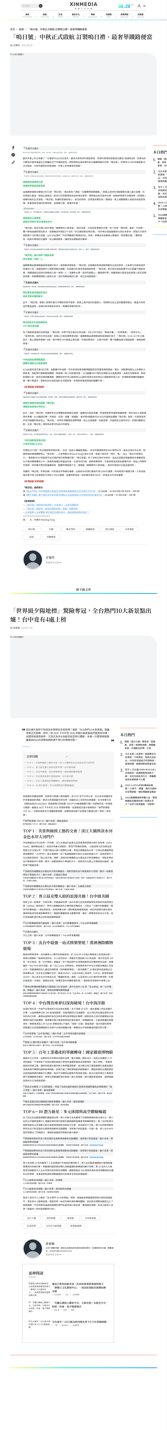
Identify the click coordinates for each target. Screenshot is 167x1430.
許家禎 (16, 627)
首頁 (12, 29)
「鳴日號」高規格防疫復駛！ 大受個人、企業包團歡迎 (51, 504)
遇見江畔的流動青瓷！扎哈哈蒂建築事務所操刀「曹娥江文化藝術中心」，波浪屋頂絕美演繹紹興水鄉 (79, 1287)
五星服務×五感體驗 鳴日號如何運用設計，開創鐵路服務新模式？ (57, 512)
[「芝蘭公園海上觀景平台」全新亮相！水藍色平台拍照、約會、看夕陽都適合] (40, 1309)
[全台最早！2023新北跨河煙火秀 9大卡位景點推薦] (40, 1328)
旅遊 (21, 29)
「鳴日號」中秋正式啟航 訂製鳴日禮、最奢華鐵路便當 (57, 29)
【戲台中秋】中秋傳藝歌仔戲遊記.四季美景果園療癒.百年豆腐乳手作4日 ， (61, 491)
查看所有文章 (52, 562)
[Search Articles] (40, 6)
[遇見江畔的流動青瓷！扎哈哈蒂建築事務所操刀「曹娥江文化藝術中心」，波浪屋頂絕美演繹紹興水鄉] (40, 1290)
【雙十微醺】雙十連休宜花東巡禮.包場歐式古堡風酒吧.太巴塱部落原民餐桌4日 (63, 494)
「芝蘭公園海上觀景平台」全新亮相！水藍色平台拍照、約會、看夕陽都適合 (79, 1304)
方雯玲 (16, 45)
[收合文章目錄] (66, 756)
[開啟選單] (144, 6)
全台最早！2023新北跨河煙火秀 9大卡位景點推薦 (79, 1322)
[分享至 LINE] (13, 155)
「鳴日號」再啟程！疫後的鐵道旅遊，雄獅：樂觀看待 (51, 508)
